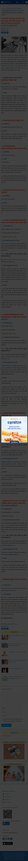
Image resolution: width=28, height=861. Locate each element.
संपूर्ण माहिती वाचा (14, 442)
